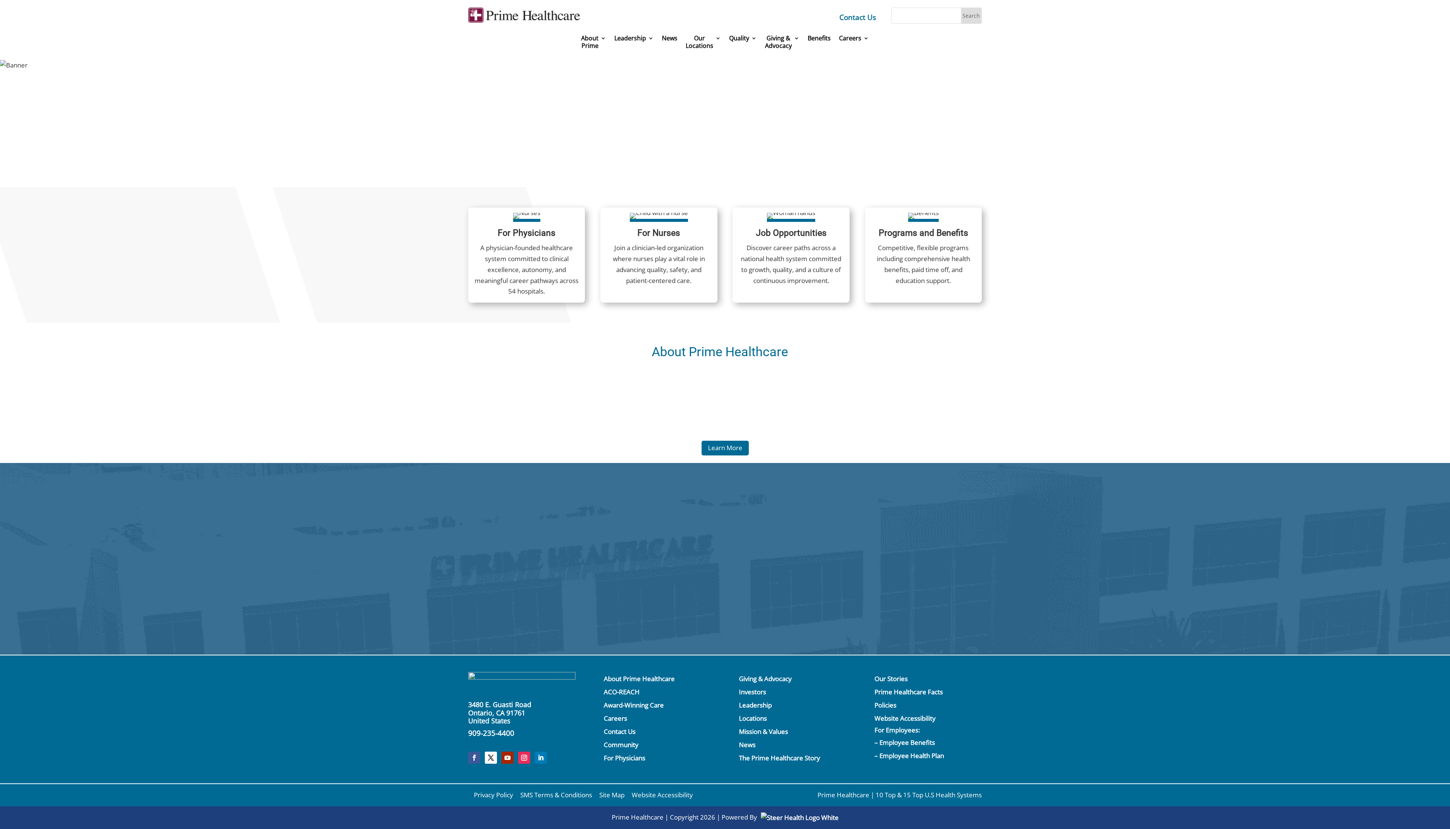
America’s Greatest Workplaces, (767, 108)
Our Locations (699, 42)
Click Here (901, 526)
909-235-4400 (491, 733)
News (669, 38)
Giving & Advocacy (765, 678)
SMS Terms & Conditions (556, 795)
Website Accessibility (905, 718)
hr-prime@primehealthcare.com (582, 594)
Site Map (612, 795)
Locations (753, 718)
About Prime (590, 42)
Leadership (630, 38)
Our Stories (891, 678)
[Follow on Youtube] (507, 758)
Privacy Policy (493, 795)
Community (621, 744)
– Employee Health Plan (909, 755)
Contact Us (857, 17)
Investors (752, 692)
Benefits (819, 38)
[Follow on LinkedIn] (541, 758)
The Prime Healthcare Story (779, 758)
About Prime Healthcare (639, 678)
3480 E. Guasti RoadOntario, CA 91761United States (499, 712)
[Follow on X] (491, 758)
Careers (850, 38)
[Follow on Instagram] (524, 758)
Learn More (725, 447)
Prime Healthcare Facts (909, 692)
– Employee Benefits (905, 742)
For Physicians (624, 758)
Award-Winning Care (634, 705)
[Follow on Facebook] (474, 758)
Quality (739, 38)
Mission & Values (763, 731)
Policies (885, 705)
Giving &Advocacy (778, 42)
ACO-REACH (622, 692)
